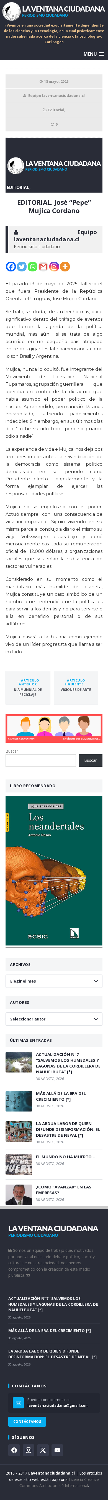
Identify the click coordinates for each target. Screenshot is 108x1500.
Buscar (12, 751)
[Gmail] (43, 266)
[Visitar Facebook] (14, 1450)
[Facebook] (11, 266)
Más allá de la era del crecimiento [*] (61, 1096)
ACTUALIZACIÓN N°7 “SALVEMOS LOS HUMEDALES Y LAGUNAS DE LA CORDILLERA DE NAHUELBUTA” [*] (68, 1062)
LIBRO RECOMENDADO (33, 785)
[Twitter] (22, 266)
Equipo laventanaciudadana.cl (56, 95)
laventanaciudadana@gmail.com (58, 1405)
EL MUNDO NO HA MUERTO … (66, 1156)
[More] (65, 266)
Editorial (56, 109)
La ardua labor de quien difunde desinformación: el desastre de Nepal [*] (68, 1129)
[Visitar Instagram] (28, 1450)
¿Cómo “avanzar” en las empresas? (63, 1189)
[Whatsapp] (32, 266)
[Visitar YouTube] (57, 1450)
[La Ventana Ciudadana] (54, 11)
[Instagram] (54, 266)
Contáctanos (27, 1421)
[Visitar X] (43, 1450)
